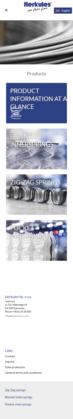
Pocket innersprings (18, 404)
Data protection (15, 367)
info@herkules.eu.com (17, 316)
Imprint (9, 361)
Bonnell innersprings (18, 397)
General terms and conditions (23, 372)
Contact (10, 356)
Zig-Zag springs (15, 390)
